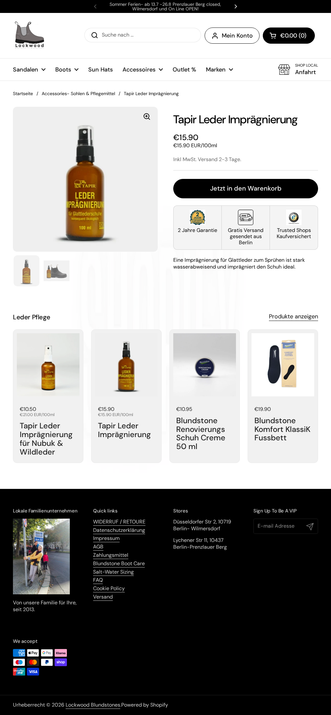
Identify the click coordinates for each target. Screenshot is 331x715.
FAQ (98, 580)
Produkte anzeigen (293, 316)
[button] (289, 36)
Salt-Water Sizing (113, 571)
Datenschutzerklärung (119, 530)
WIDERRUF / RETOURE (119, 521)
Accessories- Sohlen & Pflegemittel (78, 93)
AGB (98, 546)
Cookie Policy (109, 588)
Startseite (23, 93)
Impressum (106, 538)
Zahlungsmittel (110, 555)
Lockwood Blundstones (93, 704)
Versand (103, 596)
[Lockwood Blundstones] (29, 35)
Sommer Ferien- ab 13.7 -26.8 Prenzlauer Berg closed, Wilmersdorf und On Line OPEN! (165, 6)
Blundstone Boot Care (119, 563)
